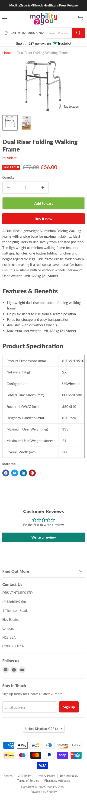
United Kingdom (41, 728)
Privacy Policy (46, 776)
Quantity (8, 177)
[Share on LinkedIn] (23, 473)
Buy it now (43, 218)
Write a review (43, 537)
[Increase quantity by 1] (43, 188)
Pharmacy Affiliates (57, 780)
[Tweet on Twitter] (14, 473)
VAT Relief (25, 776)
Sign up (69, 707)
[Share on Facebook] (5, 473)
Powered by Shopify (43, 792)
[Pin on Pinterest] (32, 473)
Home (7, 53)
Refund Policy (69, 776)
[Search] (78, 33)
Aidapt (11, 158)
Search (8, 776)
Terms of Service (28, 780)
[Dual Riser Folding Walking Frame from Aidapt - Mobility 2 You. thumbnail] (10, 122)
